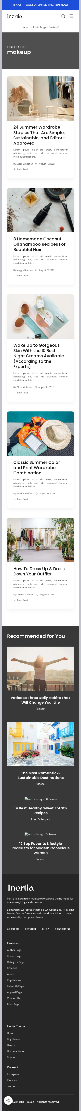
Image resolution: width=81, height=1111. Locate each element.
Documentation (16, 1051)
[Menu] (71, 17)
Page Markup (14, 980)
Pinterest (12, 1080)
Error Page (13, 1004)
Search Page (14, 956)
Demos (11, 1045)
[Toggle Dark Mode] (8, 1100)
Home (10, 1033)
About (10, 974)
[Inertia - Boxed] (15, 16)
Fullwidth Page (15, 986)
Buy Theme (13, 1039)
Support (12, 1057)
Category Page (15, 962)
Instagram (13, 1074)
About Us (13, 929)
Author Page (14, 950)
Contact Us (63, 929)
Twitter (11, 1086)
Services (31, 929)
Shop (45, 929)
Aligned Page (14, 992)
